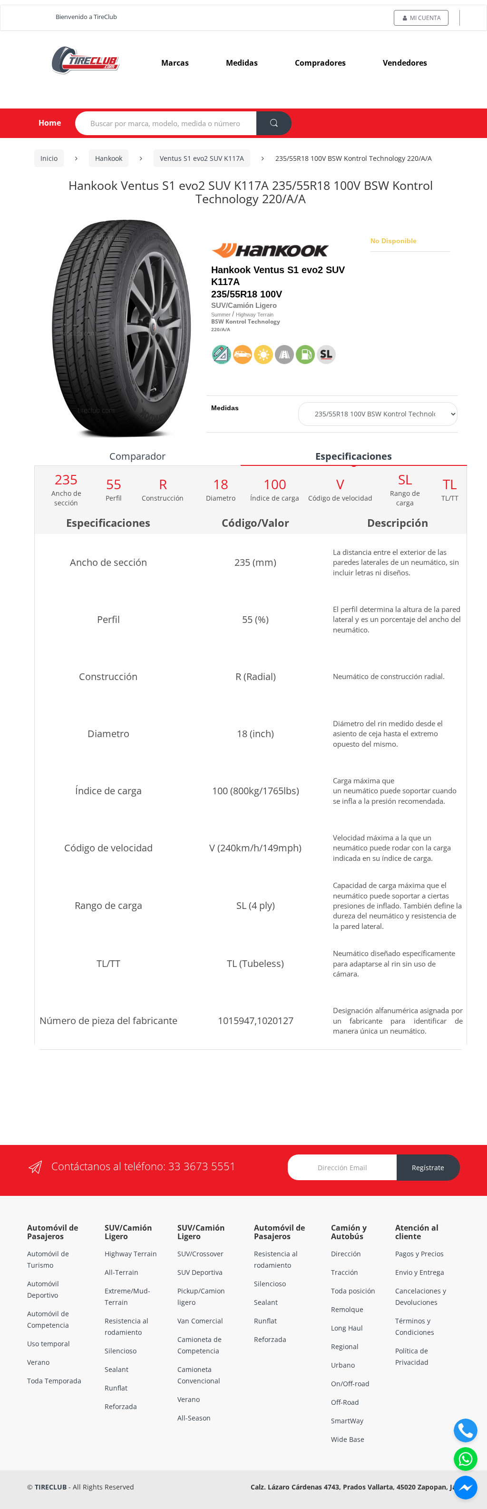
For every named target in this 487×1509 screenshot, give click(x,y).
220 (215, 329)
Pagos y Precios (419, 1253)
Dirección (346, 1253)
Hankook (108, 158)
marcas (175, 63)
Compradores (320, 63)
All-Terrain (121, 1272)
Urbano (343, 1365)
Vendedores (405, 63)
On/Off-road (350, 1383)
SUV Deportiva (200, 1272)
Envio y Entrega (419, 1272)
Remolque (347, 1309)
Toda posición (353, 1290)
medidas (242, 63)
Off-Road (345, 1402)
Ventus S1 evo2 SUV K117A (202, 158)
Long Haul (347, 1327)
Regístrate (428, 1167)
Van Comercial (200, 1320)
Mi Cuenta (425, 18)
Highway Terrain (131, 1253)
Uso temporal (48, 1343)
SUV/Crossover (200, 1253)
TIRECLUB (51, 1486)
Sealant (116, 1369)
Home (42, 123)
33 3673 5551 (202, 1166)
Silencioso (120, 1350)
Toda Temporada (54, 1380)
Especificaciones (353, 456)
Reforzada (121, 1406)
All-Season (194, 1417)
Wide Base (347, 1439)
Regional (345, 1346)
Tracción (344, 1272)
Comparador (137, 456)
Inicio (49, 158)
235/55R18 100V (246, 294)
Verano (38, 1362)
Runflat (116, 1387)
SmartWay (347, 1420)
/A (222, 329)
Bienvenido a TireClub (86, 16)
